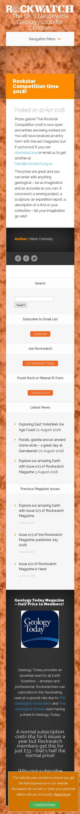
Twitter (34, 258)
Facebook (26, 258)
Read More (62, 794)
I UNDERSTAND (44, 805)
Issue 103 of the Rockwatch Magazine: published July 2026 (40, 540)
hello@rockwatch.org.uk (33, 164)
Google (18, 258)
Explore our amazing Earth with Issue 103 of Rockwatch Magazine (41, 466)
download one (26, 153)
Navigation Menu (42, 39)
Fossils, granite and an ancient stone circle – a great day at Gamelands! (42, 445)
